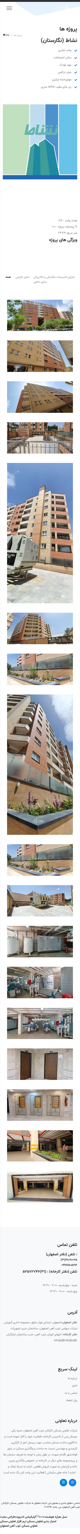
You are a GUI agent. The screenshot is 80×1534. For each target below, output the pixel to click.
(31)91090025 (69, 1260)
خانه (7, 35)
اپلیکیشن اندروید (26, 1517)
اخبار (74, 1386)
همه (8, 277)
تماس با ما (71, 1393)
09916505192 (69, 1265)
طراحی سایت (7, 1517)
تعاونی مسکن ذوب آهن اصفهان (18, 1526)
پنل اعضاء (71, 1400)
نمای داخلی (40, 282)
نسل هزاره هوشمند (55, 1517)
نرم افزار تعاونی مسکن (13, 1521)
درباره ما (72, 1378)
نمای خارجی (22, 277)
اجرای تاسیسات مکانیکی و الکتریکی (54, 277)
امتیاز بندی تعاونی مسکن (41, 1521)
